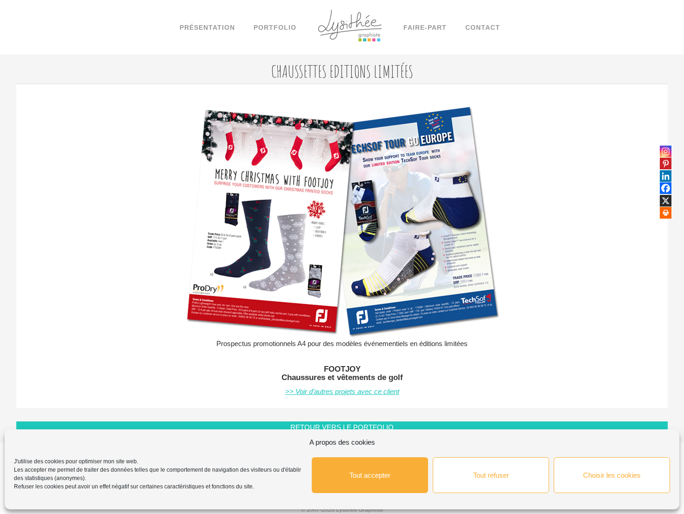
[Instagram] (665, 151)
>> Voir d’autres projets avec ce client (342, 391)
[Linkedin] (665, 176)
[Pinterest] (665, 163)
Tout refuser (491, 475)
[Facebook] (665, 188)
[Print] (665, 213)
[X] (665, 201)
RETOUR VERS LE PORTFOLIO (342, 427)
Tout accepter (369, 475)
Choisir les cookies (612, 475)
